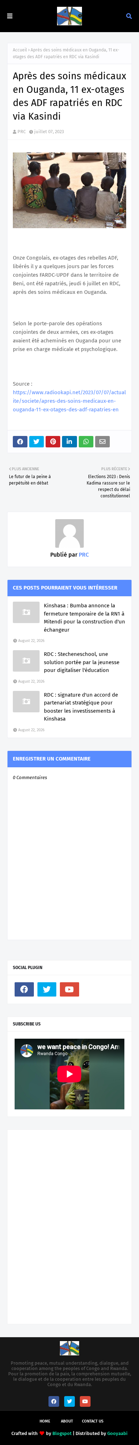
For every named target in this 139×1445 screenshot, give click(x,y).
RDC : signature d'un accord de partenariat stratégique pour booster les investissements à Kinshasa (81, 707)
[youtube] (69, 989)
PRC (21, 131)
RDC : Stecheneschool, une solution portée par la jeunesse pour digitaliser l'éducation (81, 662)
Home (45, 1421)
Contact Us (92, 1421)
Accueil (20, 49)
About (67, 1421)
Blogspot (62, 1433)
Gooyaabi (117, 1433)
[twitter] (47, 989)
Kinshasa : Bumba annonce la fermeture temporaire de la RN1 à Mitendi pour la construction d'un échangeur (84, 617)
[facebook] (24, 989)
